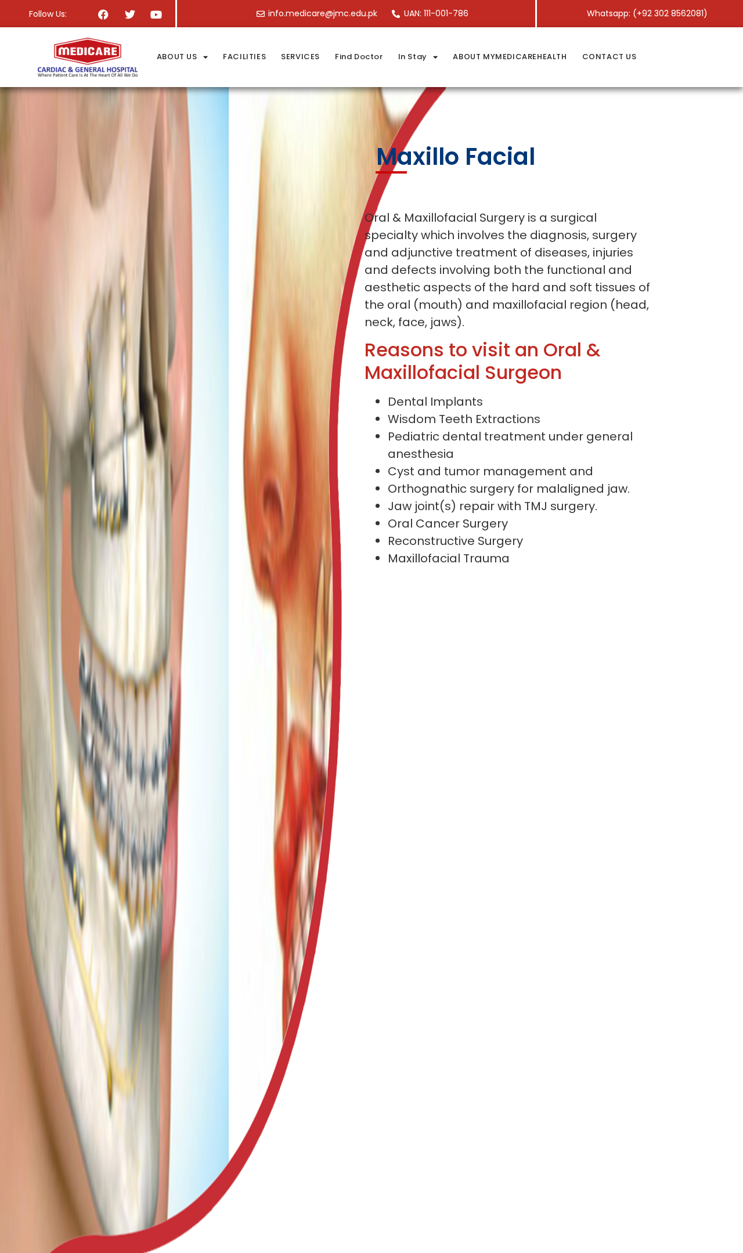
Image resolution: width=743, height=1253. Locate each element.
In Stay (412, 56)
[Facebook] (103, 14)
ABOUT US (177, 56)
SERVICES (300, 56)
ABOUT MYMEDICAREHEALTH (510, 56)
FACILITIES (244, 56)
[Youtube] (156, 14)
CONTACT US (609, 56)
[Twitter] (129, 14)
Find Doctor (359, 56)
